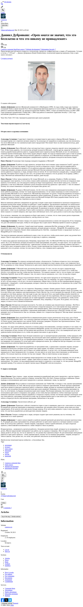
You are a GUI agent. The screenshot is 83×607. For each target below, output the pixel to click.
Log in (7, 550)
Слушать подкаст (7, 58)
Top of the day (6, 516)
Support (15, 603)
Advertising (8, 590)
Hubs (6, 562)
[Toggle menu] (1, 2)
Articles (7, 558)
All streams (7, 2)
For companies (9, 576)
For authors (8, 574)
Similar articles (16, 516)
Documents (8, 578)
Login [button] (3, 13)
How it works (9, 572)
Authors (7, 564)
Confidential (9, 581)
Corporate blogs (10, 588)
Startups (7, 596)
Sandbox (8, 565)
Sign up (7, 551)
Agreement (8, 580)
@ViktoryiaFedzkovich (8, 496)
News (7, 560)
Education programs (11, 594)
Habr (12, 605)
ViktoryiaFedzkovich (7, 30)
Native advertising (10, 592)
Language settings (7, 603)
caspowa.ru (8, 527)
